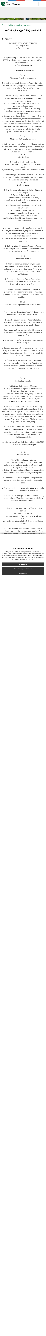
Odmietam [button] (23, 573)
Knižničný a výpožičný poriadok (18, 25)
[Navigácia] (41, 4)
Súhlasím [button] (23, 564)
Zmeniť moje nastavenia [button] (23, 569)
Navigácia (6, 4)
